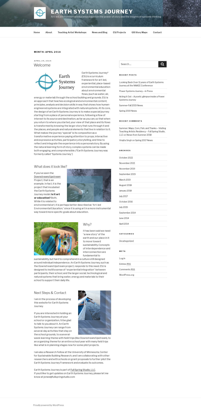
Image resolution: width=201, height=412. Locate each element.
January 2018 (125, 190)
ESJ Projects (119, 32)
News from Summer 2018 (139, 135)
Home (37, 32)
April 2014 (124, 223)
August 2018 (125, 185)
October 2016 (126, 201)
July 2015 (123, 207)
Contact (157, 32)
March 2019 (125, 179)
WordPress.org (126, 275)
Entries (125, 264)
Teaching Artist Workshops (72, 32)
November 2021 (127, 163)
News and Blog (99, 32)
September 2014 (127, 212)
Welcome (42, 65)
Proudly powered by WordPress (48, 405)
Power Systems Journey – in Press (136, 91)
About (48, 32)
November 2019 (127, 168)
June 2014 (124, 218)
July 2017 (123, 196)
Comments (127, 269)
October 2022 (126, 157)
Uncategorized (126, 241)
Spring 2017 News (144, 140)
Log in (122, 258)
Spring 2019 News (128, 111)
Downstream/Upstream (47, 176)
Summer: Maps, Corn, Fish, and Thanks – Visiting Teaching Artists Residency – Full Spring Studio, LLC (142, 131)
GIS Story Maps (139, 32)
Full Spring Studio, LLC (82, 369)
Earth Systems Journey (92, 11)
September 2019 (127, 174)
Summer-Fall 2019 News (131, 105)
